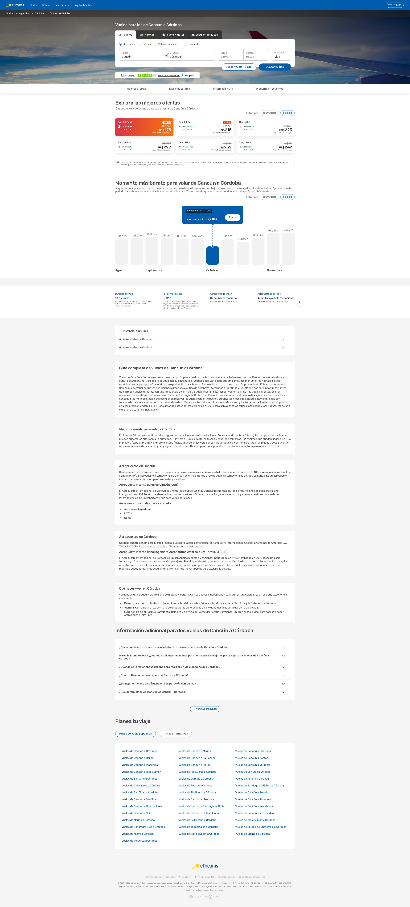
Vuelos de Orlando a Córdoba (252, 833)
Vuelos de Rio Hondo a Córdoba (197, 792)
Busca (233, 217)
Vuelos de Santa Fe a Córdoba (139, 778)
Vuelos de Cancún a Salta (137, 813)
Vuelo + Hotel (62, 5)
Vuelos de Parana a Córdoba (252, 778)
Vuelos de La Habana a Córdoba (197, 820)
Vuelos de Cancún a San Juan (140, 799)
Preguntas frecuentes (269, 88)
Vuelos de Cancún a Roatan (251, 758)
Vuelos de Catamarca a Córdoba (141, 785)
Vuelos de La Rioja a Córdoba (196, 778)
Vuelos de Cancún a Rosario (251, 792)
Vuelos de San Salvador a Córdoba (199, 833)
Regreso (250, 53)
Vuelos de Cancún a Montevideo (254, 813)
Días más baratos (179, 88)
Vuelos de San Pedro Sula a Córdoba (143, 826)
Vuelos (33, 5)
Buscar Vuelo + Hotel (239, 66)
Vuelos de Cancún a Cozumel (139, 751)
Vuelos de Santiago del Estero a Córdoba (259, 785)
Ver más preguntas (206, 709)
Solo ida (287, 113)
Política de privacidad (204, 877)
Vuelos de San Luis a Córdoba (253, 771)
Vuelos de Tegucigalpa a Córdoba (198, 826)
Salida (224, 53)
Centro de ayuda (217, 890)
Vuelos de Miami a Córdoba (138, 833)
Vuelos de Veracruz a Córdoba (139, 840)
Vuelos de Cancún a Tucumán (253, 799)
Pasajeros (279, 52)
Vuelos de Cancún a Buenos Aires (142, 806)
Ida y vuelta (269, 113)
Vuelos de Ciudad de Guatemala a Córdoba (260, 826)
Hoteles (46, 5)
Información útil (223, 88)
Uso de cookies (184, 877)
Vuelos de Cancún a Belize (137, 758)
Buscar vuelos (275, 66)
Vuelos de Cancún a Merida (195, 751)
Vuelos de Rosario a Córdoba (195, 785)
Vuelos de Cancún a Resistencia (254, 806)
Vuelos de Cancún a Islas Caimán (141, 771)
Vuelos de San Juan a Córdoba (140, 792)
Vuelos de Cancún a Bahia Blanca (199, 813)
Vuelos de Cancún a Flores (194, 764)
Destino (174, 53)
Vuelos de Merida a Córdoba (138, 820)
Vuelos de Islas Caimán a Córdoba (255, 820)
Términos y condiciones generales (160, 877)
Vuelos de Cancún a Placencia (140, 764)
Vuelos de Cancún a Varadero (252, 764)
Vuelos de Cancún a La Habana (197, 758)
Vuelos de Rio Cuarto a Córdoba (197, 771)
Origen (125, 53)
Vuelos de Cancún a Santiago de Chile (201, 806)
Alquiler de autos (83, 5)
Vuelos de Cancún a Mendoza (196, 799)
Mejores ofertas (136, 88)
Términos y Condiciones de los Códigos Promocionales (241, 877)
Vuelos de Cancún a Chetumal (253, 751)
